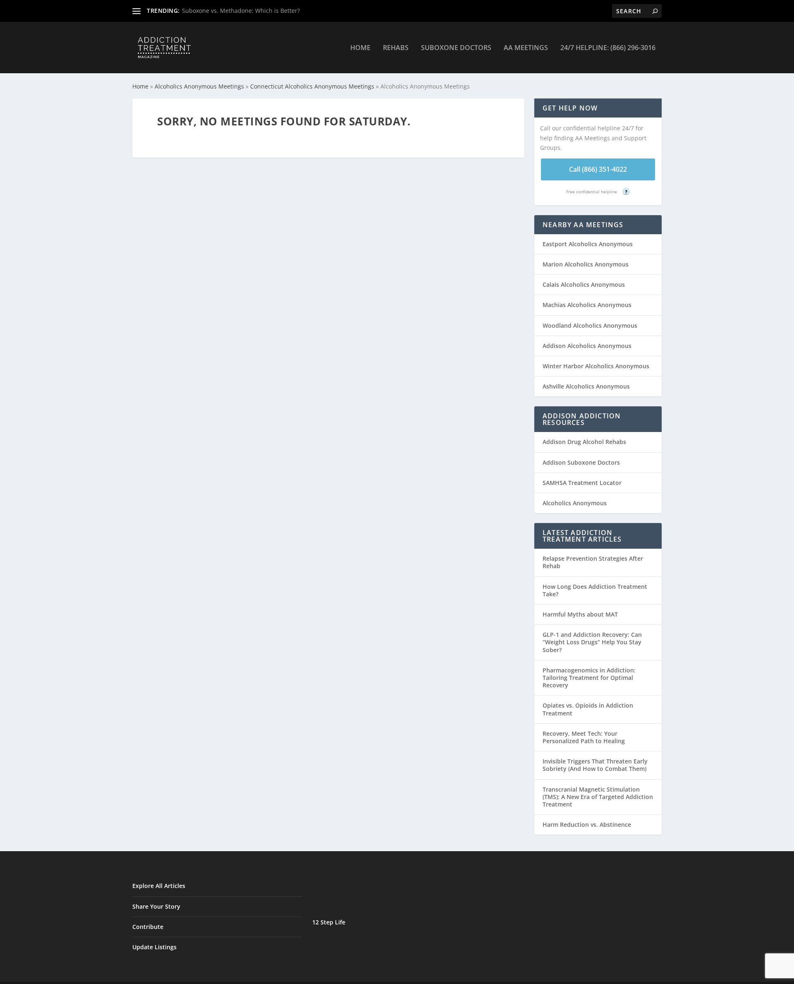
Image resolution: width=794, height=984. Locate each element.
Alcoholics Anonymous (575, 503)
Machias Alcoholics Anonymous (587, 305)
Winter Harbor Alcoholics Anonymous (596, 366)
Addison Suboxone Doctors (581, 462)
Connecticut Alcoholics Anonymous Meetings (312, 86)
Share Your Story (156, 906)
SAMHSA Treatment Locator (582, 483)
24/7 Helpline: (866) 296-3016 (607, 48)
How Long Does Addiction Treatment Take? (595, 590)
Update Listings (154, 947)
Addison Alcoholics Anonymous (587, 346)
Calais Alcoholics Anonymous (584, 284)
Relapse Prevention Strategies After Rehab (593, 562)
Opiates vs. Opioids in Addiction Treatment (588, 709)
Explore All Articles (158, 886)
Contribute (147, 927)
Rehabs (396, 48)
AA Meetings (526, 48)
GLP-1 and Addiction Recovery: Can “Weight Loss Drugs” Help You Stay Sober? (592, 642)
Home (360, 48)
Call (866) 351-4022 (598, 169)
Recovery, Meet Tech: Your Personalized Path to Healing (584, 737)
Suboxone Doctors (456, 48)
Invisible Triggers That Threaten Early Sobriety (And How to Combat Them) (595, 765)
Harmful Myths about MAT (580, 614)
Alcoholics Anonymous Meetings (199, 86)
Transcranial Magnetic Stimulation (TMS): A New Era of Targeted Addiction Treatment (598, 796)
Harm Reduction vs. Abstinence (587, 824)
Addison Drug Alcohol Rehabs (584, 442)
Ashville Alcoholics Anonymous (586, 386)
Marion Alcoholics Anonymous (586, 264)
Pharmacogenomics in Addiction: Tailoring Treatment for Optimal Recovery (589, 677)
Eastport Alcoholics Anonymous (588, 244)
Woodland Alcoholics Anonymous (590, 325)
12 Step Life (328, 922)
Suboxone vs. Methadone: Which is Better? (241, 10)
